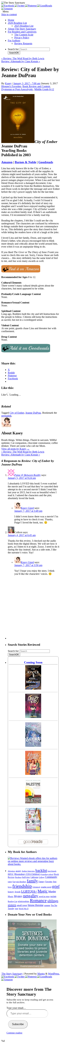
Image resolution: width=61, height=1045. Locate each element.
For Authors (14, 40)
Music (10, 896)
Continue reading (14, 1033)
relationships (23, 901)
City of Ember (17, 412)
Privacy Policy (21, 37)
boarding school (47, 874)
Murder (52, 891)
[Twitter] (20, 5)
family (32, 881)
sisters (12, 905)
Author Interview (28, 871)
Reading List (12, 901)
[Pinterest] (31, 5)
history (11, 892)
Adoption (11, 871)
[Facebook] (8, 5)
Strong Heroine (35, 905)
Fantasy (42, 881)
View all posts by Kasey (15, 448)
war (16, 908)
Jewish (17, 891)
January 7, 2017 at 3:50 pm (28, 565)
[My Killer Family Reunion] (33, 831)
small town (22, 905)
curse (10, 881)
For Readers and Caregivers (22, 31)
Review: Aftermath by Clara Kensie (20, 61)
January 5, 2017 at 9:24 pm (22, 478)
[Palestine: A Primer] (33, 802)
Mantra (41, 973)
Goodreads (45, 162)
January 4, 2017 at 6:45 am (22, 535)
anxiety (18, 871)
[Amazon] (7, 8)
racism (53, 896)
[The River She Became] (33, 688)
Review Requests (23, 43)
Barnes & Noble (25, 162)
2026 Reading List (17, 23)
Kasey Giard (27, 508)
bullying (26, 877)
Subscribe (18, 1024)
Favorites (48, 881)
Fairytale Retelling (19, 882)
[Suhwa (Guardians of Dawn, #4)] (33, 745)
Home (11, 20)
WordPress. (54, 973)
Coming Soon (33, 662)
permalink (6, 415)
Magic (43, 891)
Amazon (7, 162)
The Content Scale (23, 34)
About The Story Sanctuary (22, 28)
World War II (23, 909)
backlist (41, 870)
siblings (52, 901)
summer (47, 905)
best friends (52, 871)
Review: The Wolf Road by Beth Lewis (22, 58)
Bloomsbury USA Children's (27, 874)
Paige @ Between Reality (27, 475)
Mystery (18, 896)
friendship (22, 886)
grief (56, 886)
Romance (38, 900)
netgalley (30, 895)
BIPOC (11, 874)
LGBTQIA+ (29, 891)
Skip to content (9, 14)
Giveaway (36, 887)
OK (14, 53)
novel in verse (44, 896)
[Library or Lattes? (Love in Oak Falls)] (33, 774)
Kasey (8, 83)
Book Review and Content (36, 86)
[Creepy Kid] (33, 717)
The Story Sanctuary (12, 973)
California (34, 877)
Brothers (18, 877)
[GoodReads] (44, 5)
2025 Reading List (23, 25)
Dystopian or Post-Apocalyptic (17, 89)
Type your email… (16, 1008)
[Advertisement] (30, 608)
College (41, 877)
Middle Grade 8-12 (44, 89)
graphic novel (46, 887)
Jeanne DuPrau (33, 412)
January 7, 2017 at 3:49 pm (28, 511)
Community (51, 877)
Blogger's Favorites (11, 86)
